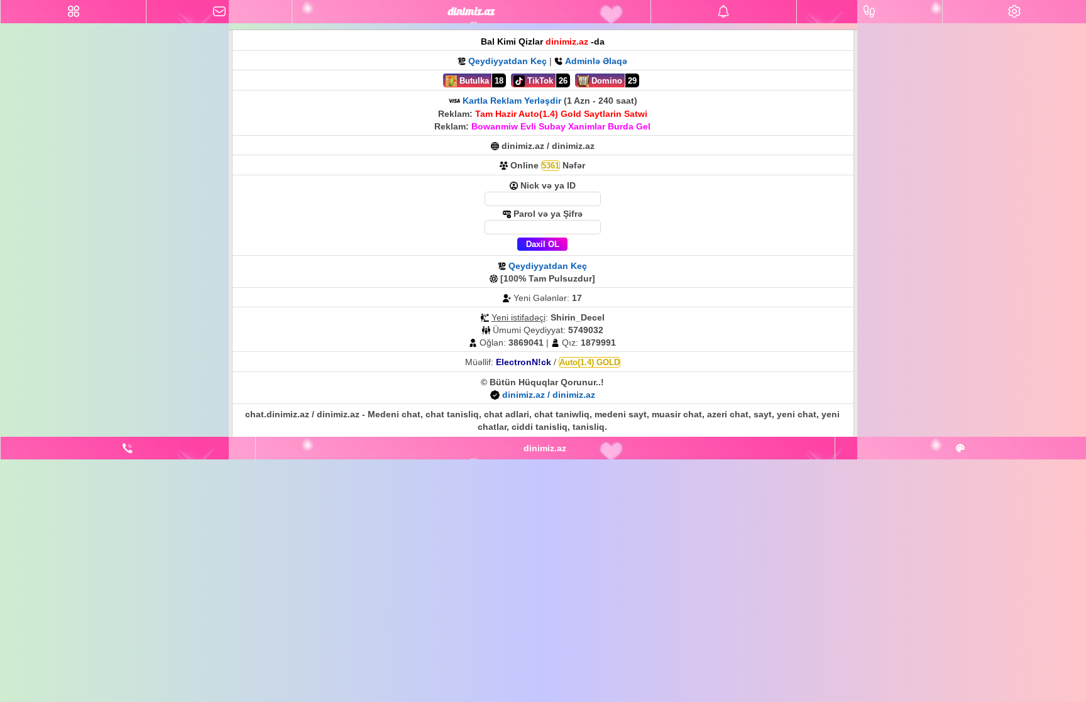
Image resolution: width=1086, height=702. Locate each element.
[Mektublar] (723, 11)
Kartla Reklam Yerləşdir (512, 101)
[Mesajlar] (219, 11)
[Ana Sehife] (73, 11)
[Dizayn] (960, 448)
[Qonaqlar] (869, 11)
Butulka (473, 80)
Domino (605, 80)
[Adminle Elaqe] (128, 448)
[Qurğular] (1014, 11)
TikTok (539, 80)
